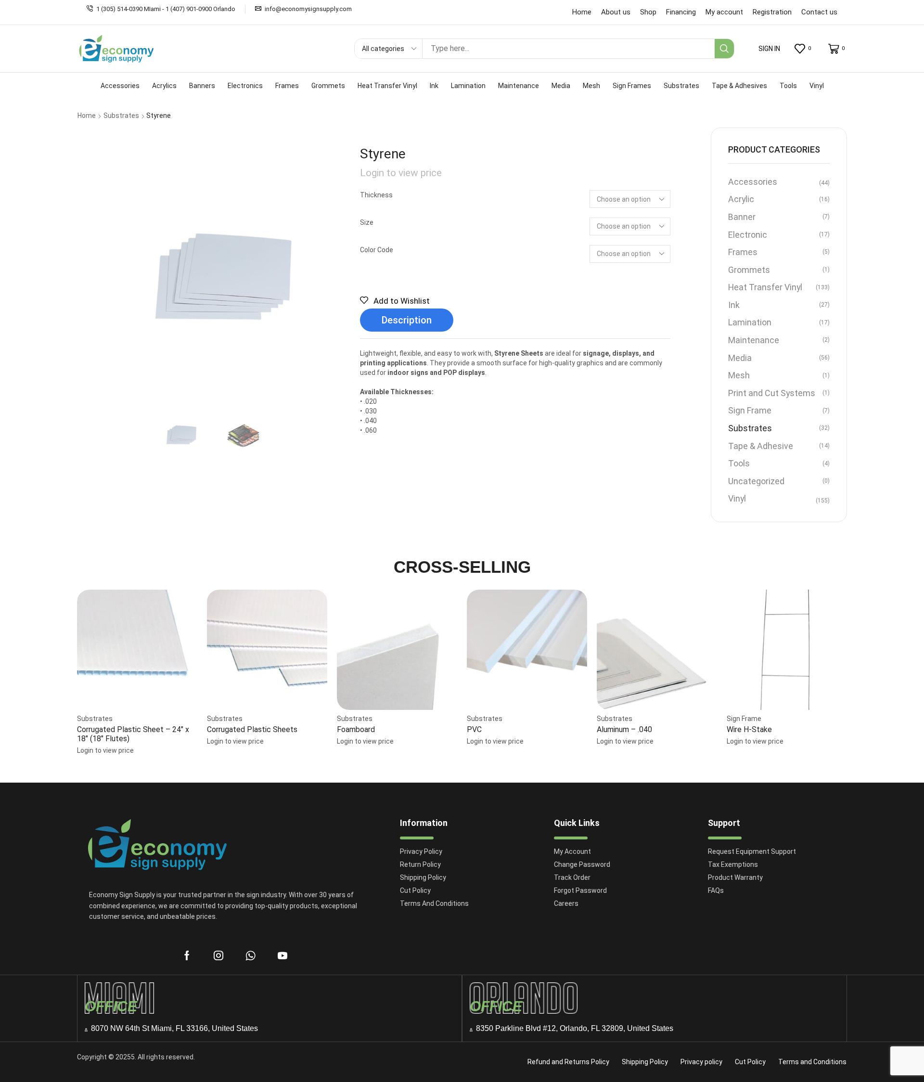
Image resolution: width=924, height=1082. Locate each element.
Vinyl (737, 498)
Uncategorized (756, 481)
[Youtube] (282, 955)
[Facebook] (187, 955)
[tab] (406, 320)
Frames (742, 252)
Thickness (376, 195)
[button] (769, 48)
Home (86, 115)
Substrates (121, 115)
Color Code (376, 250)
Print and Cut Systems (771, 393)
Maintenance (753, 340)
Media (740, 358)
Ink (734, 305)
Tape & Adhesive (760, 446)
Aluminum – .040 (624, 729)
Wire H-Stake (749, 729)
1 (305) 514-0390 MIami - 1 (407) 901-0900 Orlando (165, 9)
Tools (739, 463)
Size (366, 222)
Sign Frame (749, 410)
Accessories (752, 182)
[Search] (724, 48)
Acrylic (741, 199)
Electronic (747, 235)
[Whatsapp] (250, 955)
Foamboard (356, 729)
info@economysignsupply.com (308, 9)
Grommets (749, 270)
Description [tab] (407, 320)
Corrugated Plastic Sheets (252, 729)
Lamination (749, 322)
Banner (742, 217)
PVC (474, 729)
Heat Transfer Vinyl (765, 287)
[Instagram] (218, 955)
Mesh (739, 375)
